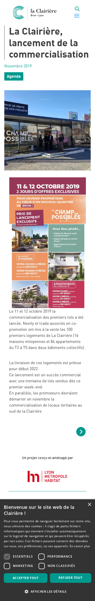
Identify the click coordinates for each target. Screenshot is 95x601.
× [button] (89, 505)
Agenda (14, 76)
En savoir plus (80, 546)
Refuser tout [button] (70, 577)
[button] (47, 591)
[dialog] (47, 550)
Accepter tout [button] (26, 578)
